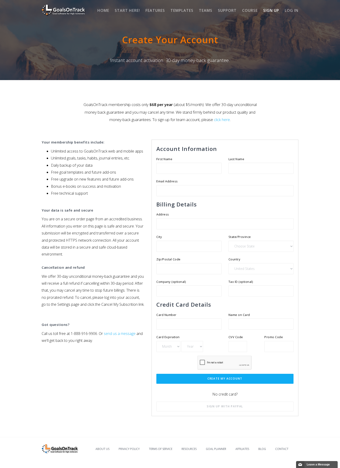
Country (235, 259)
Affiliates (242, 449)
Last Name (236, 159)
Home (103, 10)
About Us (102, 449)
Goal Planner (216, 449)
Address (162, 214)
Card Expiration (168, 337)
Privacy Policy (129, 449)
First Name (164, 159)
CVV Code (236, 337)
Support (227, 10)
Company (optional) (171, 282)
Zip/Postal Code (168, 259)
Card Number (166, 315)
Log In (291, 10)
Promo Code (273, 337)
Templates (181, 10)
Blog (262, 449)
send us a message (120, 333)
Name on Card (239, 315)
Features (155, 10)
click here (222, 119)
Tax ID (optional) (241, 282)
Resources (189, 449)
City (159, 237)
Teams (205, 10)
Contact (281, 449)
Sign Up (271, 10)
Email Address (167, 181)
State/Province (240, 237)
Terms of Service (160, 449)
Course (250, 10)
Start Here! (127, 10)
